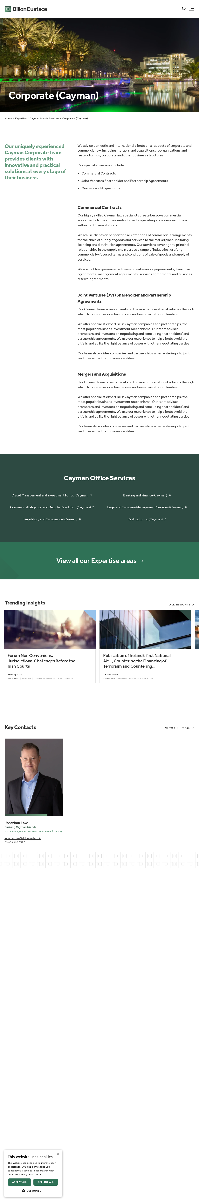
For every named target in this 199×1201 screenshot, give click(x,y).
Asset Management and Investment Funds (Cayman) (50, 495)
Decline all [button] (46, 1182)
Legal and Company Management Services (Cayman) (145, 507)
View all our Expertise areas (96, 561)
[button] (33, 1190)
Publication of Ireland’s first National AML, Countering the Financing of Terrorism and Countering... (136, 661)
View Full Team (178, 728)
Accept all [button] (19, 1182)
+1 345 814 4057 (15, 841)
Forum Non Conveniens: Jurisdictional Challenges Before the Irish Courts (41, 661)
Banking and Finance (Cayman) (145, 495)
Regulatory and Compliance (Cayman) (50, 519)
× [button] (57, 1153)
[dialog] (33, 1173)
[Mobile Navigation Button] (191, 8)
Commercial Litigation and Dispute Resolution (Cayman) (50, 507)
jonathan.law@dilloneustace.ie (23, 838)
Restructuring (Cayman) (145, 519)
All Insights (180, 604)
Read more (35, 1174)
